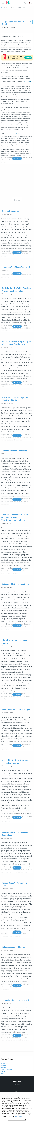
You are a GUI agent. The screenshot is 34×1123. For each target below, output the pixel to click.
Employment (4, 1067)
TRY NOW (28, 58)
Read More (17, 252)
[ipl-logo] (7, 4)
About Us (17, 1085)
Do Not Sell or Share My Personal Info (17, 1120)
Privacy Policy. (18, 1116)
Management (4, 1063)
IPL (2, 7)
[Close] (32, 1094)
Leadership (21, 68)
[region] (17, 1107)
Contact (17, 1087)
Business (3, 1071)
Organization (4, 1073)
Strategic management (6, 1069)
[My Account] (31, 3)
